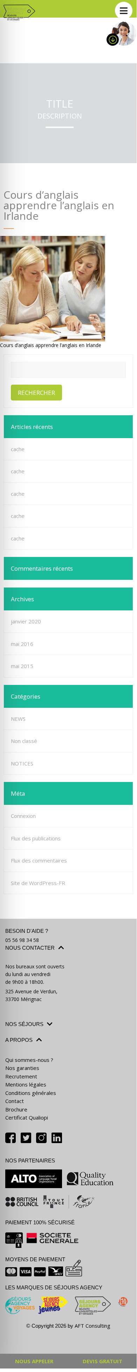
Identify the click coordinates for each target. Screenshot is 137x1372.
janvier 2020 (26, 621)
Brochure (16, 1109)
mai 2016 (22, 643)
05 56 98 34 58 (22, 940)
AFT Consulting (92, 1325)
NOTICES (22, 763)
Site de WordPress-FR (38, 882)
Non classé (24, 740)
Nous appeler (34, 1361)
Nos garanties (22, 1067)
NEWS (18, 718)
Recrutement (21, 1076)
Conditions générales (30, 1092)
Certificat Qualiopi (26, 1117)
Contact (14, 1100)
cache (18, 449)
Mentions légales (25, 1084)
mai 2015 (22, 665)
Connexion (23, 815)
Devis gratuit (102, 1361)
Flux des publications (36, 838)
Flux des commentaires (39, 860)
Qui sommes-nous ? (29, 1059)
